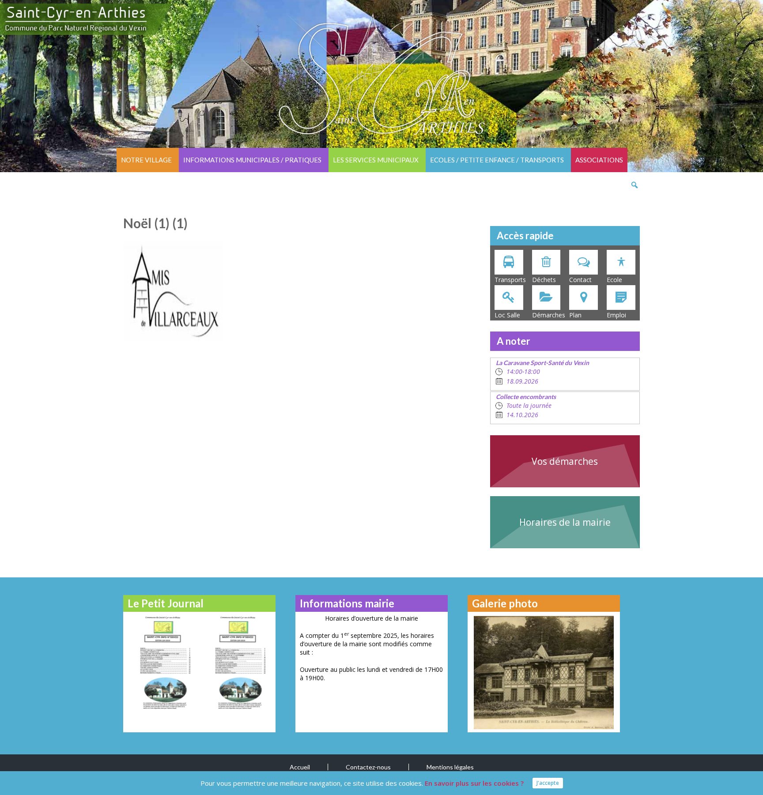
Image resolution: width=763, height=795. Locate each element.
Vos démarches (565, 461)
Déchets (544, 279)
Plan (575, 315)
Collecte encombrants (526, 396)
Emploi (616, 315)
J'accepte (547, 783)
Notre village (146, 160)
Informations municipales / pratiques (252, 160)
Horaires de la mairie (565, 522)
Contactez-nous (368, 767)
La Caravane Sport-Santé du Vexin (542, 362)
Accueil (300, 767)
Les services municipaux (376, 160)
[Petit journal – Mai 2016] (162, 662)
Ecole (614, 279)
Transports (510, 279)
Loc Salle (507, 315)
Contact (580, 279)
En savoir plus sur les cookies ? (474, 783)
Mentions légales (450, 767)
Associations (599, 160)
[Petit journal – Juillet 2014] (237, 662)
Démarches (548, 315)
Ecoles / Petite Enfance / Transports (497, 160)
